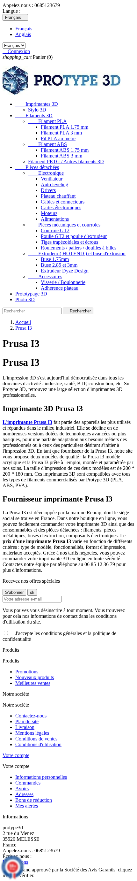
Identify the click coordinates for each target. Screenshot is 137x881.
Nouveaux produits (34, 677)
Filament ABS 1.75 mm (65, 150)
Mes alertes (26, 805)
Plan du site (27, 721)
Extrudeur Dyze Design (65, 270)
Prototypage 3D (31, 293)
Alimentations (55, 219)
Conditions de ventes (36, 738)
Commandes (27, 782)
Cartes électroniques (61, 207)
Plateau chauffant (58, 196)
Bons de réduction (33, 800)
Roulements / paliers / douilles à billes (78, 247)
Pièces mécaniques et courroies (64, 224)
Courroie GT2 (55, 230)
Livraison (24, 727)
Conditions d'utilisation (38, 744)
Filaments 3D (34, 115)
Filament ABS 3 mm (61, 155)
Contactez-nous (31, 715)
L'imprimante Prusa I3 (27, 422)
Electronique (46, 173)
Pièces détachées (37, 167)
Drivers (48, 190)
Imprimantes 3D (36, 104)
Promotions (26, 671)
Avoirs (22, 788)
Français (23, 28)
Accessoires (45, 276)
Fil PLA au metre (58, 138)
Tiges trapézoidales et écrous (69, 242)
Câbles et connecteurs (62, 201)
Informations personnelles (41, 777)
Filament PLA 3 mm (61, 132)
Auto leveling (54, 184)
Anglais (23, 34)
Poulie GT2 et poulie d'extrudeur (74, 236)
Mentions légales (32, 733)
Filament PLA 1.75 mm (64, 127)
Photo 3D (25, 299)
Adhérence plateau (59, 288)
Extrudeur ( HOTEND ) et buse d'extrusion (77, 253)
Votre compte (16, 755)
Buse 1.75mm (55, 259)
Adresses (24, 794)
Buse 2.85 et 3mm (59, 265)
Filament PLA (47, 121)
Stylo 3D (37, 109)
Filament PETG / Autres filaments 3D (66, 161)
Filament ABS (47, 144)
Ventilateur (51, 178)
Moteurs (49, 213)
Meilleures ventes (32, 683)
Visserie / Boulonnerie (63, 282)
